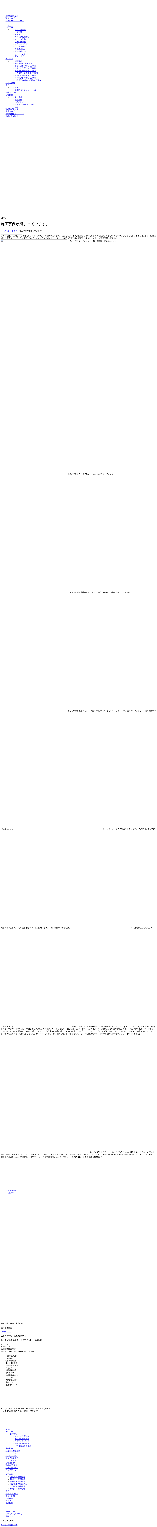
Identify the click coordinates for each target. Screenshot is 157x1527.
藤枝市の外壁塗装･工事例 (25, 66)
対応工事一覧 (20, 30)
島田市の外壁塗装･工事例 (25, 71)
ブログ (8, 1501)
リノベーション (21, 54)
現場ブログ (10, 18)
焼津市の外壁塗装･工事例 (25, 68)
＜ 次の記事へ (11, 1190)
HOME (8, 1429)
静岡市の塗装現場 (17, 1489)
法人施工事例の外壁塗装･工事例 (28, 80)
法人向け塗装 (20, 42)
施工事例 (9, 59)
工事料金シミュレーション (26, 90)
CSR (16, 107)
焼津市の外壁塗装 (22, 1439)
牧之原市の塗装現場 (18, 1484)
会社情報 (9, 95)
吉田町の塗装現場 (17, 1486)
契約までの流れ (12, 92)
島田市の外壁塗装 (22, 1441)
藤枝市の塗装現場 (17, 1477)
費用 (7, 85)
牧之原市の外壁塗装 (23, 1446)
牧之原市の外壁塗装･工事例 (26, 73)
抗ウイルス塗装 (21, 44)
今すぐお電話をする (9, 1525)
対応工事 (9, 27)
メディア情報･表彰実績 (24, 104)
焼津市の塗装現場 (17, 1479)
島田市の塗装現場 (17, 1482)
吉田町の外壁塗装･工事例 (25, 75)
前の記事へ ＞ (11, 1193)
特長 (7, 25)
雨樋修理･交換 (21, 51)
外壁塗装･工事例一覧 (23, 63)
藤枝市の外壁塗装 (22, 1436)
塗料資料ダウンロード (15, 21)
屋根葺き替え (20, 49)
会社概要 (18, 100)
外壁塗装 (18, 32)
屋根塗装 (18, 34)
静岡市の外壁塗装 (22, 1444)
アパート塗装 (20, 39)
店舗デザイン (20, 56)
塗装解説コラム (12, 16)
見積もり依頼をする (14, 1514)
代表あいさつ (20, 102)
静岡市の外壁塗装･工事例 (25, 78)
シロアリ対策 (20, 47)
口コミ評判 (10, 83)
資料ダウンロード (13, 1516)
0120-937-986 (6, 1332)
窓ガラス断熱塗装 (22, 37)
